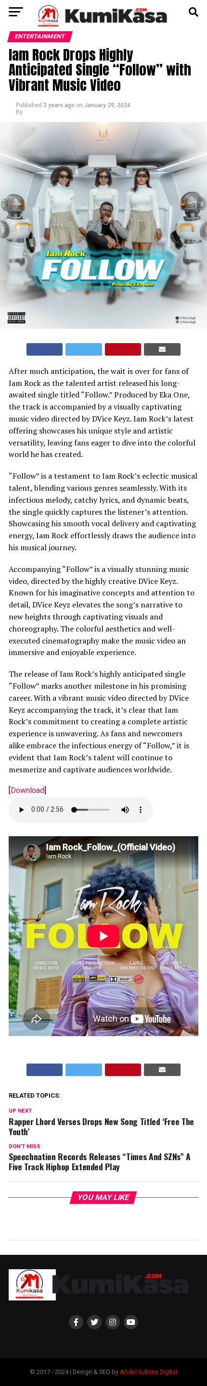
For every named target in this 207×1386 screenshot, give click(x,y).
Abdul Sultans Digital (148, 1371)
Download (27, 790)
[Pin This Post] (123, 349)
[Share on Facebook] (44, 349)
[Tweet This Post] (83, 349)
